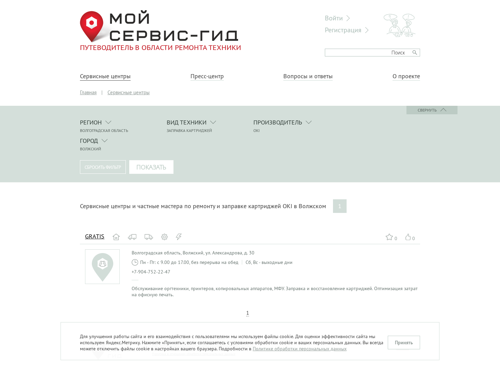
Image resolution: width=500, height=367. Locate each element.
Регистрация (343, 30)
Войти (334, 18)
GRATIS (94, 236)
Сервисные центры (105, 76)
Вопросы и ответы (308, 76)
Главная (88, 92)
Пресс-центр (207, 76)
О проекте (406, 76)
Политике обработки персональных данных (300, 349)
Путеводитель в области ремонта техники (160, 47)
